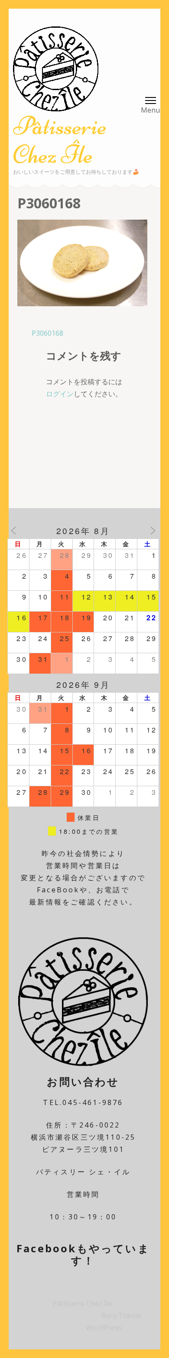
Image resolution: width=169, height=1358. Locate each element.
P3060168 (47, 333)
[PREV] (13, 531)
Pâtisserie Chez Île (60, 140)
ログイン (60, 394)
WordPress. (104, 1327)
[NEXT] (153, 531)
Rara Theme (121, 1315)
